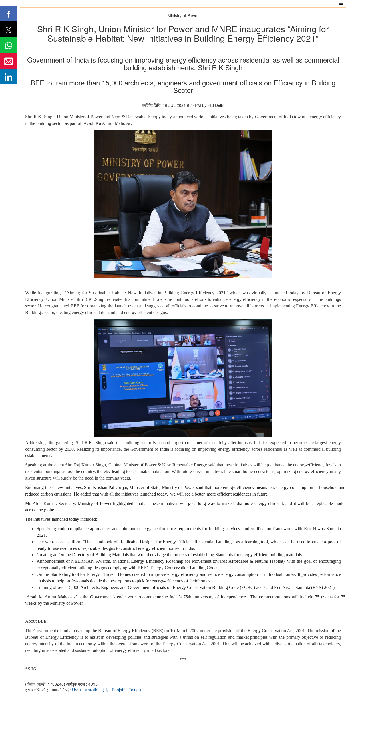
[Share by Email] (8, 61)
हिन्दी (106, 689)
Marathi (91, 689)
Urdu (77, 689)
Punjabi (119, 689)
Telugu (135, 689)
